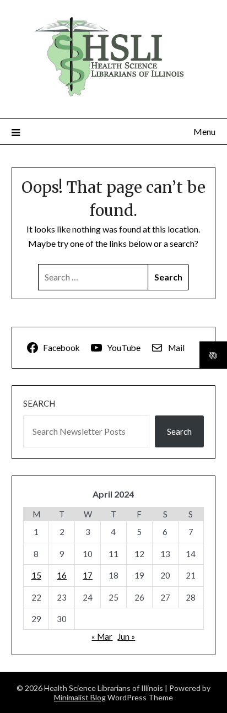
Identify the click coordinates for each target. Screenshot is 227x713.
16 (62, 575)
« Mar (101, 636)
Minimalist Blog (80, 697)
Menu (204, 131)
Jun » (126, 636)
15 (36, 575)
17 (88, 575)
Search (39, 403)
